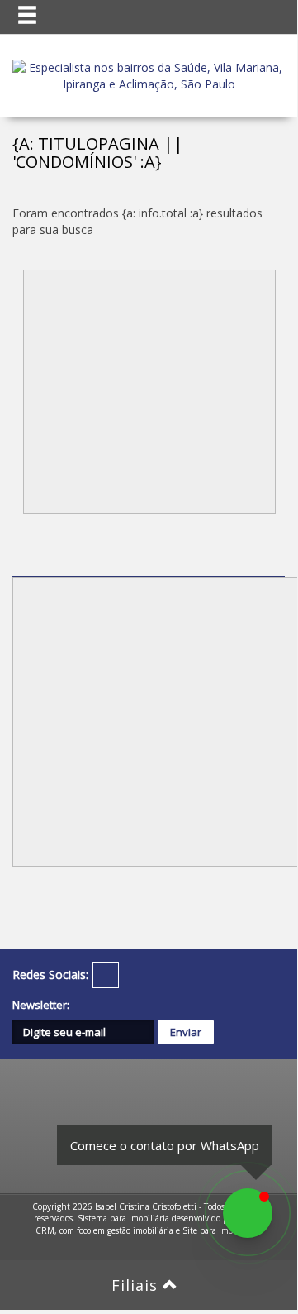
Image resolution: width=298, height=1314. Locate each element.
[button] (38, 16)
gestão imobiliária (140, 1230)
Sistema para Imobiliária (123, 1218)
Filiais (137, 1285)
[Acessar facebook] (105, 975)
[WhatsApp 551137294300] (247, 1213)
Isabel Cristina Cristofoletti (145, 1206)
